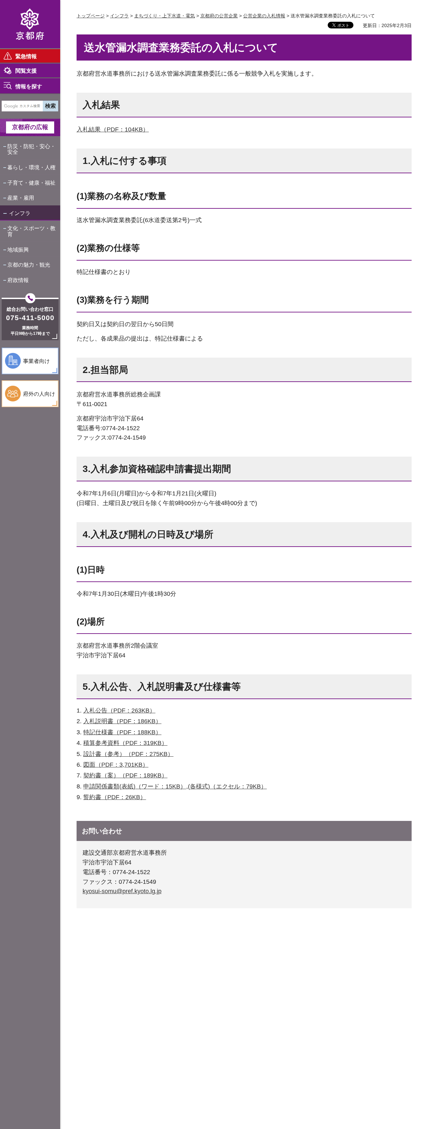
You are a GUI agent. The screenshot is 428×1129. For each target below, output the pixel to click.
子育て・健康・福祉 (31, 183)
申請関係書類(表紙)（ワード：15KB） (134, 786)
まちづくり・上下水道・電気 (164, 15)
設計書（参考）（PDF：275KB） (128, 754)
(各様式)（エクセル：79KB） (227, 786)
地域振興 (18, 250)
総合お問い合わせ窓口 (30, 309)
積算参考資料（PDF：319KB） (125, 743)
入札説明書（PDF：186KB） (122, 721)
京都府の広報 (30, 127)
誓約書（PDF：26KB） (114, 797)
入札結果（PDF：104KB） (113, 129)
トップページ (91, 15)
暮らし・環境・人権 (31, 167)
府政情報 (18, 280)
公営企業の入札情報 (264, 15)
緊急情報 (26, 56)
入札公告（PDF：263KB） (119, 710)
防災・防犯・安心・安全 (31, 149)
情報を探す (28, 86)
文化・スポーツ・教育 (31, 231)
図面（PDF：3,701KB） (115, 764)
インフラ (19, 213)
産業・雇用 (20, 198)
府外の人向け (39, 394)
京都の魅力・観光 (28, 265)
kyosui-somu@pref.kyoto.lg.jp (122, 891)
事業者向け (36, 361)
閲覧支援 (26, 71)
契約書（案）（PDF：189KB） (125, 775)
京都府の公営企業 (219, 15)
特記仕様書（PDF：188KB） (122, 732)
